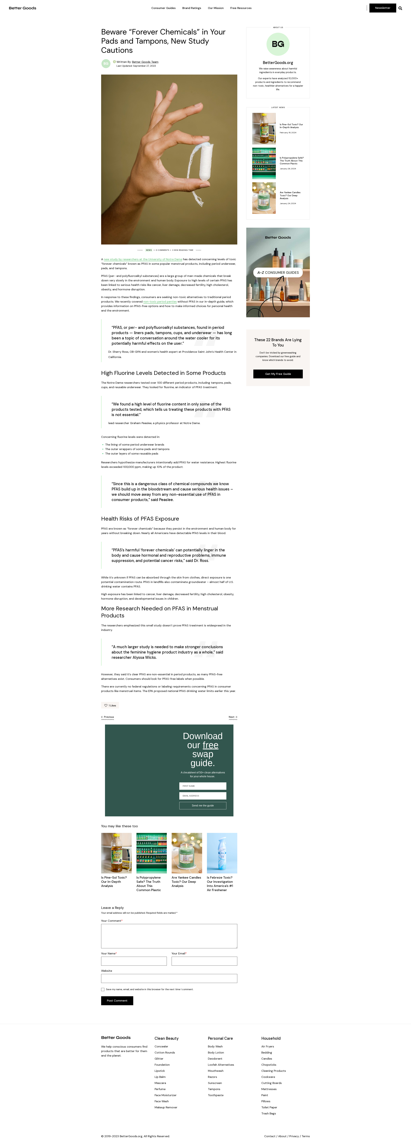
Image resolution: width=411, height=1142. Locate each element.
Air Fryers (267, 1046)
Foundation (162, 1065)
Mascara (160, 1083)
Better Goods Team (145, 62)
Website (106, 971)
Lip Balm (160, 1077)
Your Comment (111, 921)
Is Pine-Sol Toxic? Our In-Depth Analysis (114, 881)
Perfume (160, 1089)
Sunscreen (215, 1083)
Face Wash (162, 1101)
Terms (306, 1136)
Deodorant (215, 1059)
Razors (212, 1077)
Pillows (265, 1101)
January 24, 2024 (288, 203)
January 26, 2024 (288, 168)
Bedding (266, 1052)
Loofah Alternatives (221, 1065)
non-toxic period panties (160, 301)
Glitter (159, 1059)
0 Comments (162, 250)
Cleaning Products (273, 1071)
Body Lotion (216, 1052)
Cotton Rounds (165, 1052)
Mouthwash (215, 1071)
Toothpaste (215, 1095)
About (282, 1136)
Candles (266, 1059)
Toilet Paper (269, 1107)
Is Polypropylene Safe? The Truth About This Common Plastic (148, 883)
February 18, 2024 (288, 132)
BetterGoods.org (278, 62)
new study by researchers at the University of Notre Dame (143, 259)
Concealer (161, 1046)
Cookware (268, 1077)
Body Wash (215, 1046)
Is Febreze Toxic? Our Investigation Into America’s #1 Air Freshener (220, 883)
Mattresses (269, 1089)
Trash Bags (268, 1113)
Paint (264, 1095)
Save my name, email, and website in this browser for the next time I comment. (149, 989)
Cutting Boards (271, 1083)
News (149, 250)
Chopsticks (268, 1065)
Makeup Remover (166, 1107)
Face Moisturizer (166, 1095)
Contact (269, 1136)
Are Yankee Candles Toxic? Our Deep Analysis (186, 881)
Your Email (178, 953)
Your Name (108, 953)
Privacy (294, 1136)
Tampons (214, 1089)
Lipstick (160, 1071)
